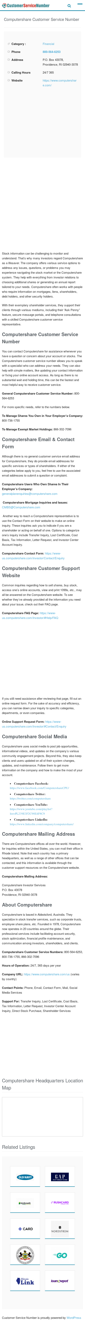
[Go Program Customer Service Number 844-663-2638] (60, 1255)
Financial (48, 44)
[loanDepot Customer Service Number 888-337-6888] (60, 1281)
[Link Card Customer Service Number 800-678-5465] (25, 1281)
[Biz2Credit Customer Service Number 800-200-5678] (25, 1202)
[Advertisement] (42, 122)
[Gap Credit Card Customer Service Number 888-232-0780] (60, 1176)
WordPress (74, 1317)
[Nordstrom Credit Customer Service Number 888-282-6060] (60, 1229)
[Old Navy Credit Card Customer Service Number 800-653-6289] (25, 1176)
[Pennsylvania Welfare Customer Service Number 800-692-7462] (25, 1255)
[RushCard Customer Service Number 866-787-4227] (60, 1202)
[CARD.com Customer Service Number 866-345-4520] (25, 1229)
